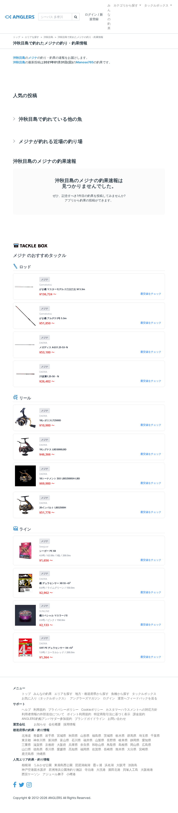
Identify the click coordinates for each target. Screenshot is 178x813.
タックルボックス (156, 5)
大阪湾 (120, 765)
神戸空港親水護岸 (34, 769)
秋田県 (73, 735)
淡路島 (132, 765)
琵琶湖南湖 (82, 765)
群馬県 (131, 735)
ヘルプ (26, 709)
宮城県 (61, 735)
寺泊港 (89, 769)
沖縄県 (41, 754)
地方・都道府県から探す (92, 693)
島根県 (123, 744)
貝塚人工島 (130, 769)
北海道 (26, 735)
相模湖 (26, 765)
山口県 (26, 749)
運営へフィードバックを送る (137, 698)
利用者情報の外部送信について (43, 714)
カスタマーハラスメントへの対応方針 (131, 709)
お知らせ (40, 724)
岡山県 (134, 744)
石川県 (76, 740)
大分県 (131, 749)
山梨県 (99, 740)
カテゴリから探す (126, 5)
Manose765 (85, 62)
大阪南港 (147, 769)
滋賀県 (38, 744)
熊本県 (120, 749)
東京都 (26, 740)
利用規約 (39, 709)
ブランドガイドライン (90, 718)
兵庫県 (73, 744)
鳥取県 (111, 744)
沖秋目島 (19, 57)
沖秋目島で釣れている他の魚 (50, 119)
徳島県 (38, 749)
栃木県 (120, 735)
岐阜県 (123, 740)
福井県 (87, 740)
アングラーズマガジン (85, 698)
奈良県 (84, 744)
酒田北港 (114, 769)
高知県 (73, 749)
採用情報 (69, 724)
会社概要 (55, 724)
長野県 (111, 740)
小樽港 (71, 774)
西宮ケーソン (31, 774)
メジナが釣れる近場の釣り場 (50, 141)
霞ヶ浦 (97, 765)
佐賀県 (96, 749)
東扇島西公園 (63, 765)
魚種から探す (120, 693)
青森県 (38, 735)
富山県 (64, 740)
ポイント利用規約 (79, 714)
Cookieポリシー (92, 709)
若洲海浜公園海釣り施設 (65, 769)
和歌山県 (98, 744)
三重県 (26, 744)
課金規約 (139, 714)
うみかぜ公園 (42, 765)
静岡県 (134, 740)
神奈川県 (39, 740)
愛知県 (146, 740)
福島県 (96, 735)
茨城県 (108, 735)
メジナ (32, 57)
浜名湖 (109, 765)
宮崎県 (143, 749)
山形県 (84, 735)
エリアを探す (63, 693)
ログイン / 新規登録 (94, 17)
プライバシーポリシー (63, 709)
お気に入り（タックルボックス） (44, 698)
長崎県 (108, 749)
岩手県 (49, 735)
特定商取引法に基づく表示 (112, 714)
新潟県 (52, 740)
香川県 (49, 749)
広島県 (146, 744)
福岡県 (84, 749)
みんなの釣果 (108, 16)
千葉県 (155, 735)
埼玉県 (143, 735)
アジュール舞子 (53, 774)
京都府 (49, 744)
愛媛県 (61, 749)
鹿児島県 (28, 754)
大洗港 (100, 769)
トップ (26, 693)
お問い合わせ (117, 718)
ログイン (109, 698)
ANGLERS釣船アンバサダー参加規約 (47, 718)
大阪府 (61, 744)
